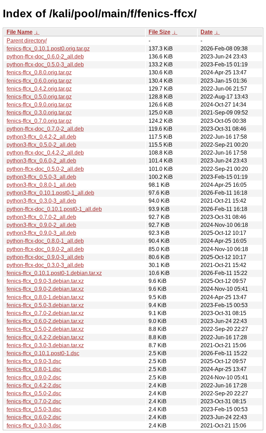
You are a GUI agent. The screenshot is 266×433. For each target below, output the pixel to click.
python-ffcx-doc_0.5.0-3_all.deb (45, 64)
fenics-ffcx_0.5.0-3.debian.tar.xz (45, 305)
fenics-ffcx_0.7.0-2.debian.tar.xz (45, 313)
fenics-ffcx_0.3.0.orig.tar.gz (39, 113)
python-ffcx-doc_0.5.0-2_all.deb (45, 169)
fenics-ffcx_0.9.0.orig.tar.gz (39, 105)
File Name (20, 32)
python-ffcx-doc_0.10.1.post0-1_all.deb (54, 209)
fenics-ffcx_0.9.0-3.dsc (34, 361)
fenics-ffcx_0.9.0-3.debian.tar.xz (45, 281)
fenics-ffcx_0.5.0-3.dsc (34, 409)
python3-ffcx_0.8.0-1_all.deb (41, 185)
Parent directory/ (27, 41)
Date (207, 32)
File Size (159, 32)
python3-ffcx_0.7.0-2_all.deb (41, 217)
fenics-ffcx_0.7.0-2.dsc (34, 401)
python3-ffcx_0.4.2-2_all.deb (41, 137)
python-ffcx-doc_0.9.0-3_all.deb (45, 257)
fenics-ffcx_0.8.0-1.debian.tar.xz (45, 297)
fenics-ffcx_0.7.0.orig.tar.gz (39, 121)
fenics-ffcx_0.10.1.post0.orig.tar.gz (48, 49)
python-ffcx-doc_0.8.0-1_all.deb (45, 241)
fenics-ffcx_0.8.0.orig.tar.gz (39, 72)
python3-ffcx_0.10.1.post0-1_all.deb (50, 193)
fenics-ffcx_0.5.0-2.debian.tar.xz (45, 329)
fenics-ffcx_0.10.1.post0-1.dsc (43, 353)
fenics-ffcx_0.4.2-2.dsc (34, 385)
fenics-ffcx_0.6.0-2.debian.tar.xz (45, 321)
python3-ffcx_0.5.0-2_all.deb (41, 145)
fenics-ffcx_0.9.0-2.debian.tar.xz (45, 289)
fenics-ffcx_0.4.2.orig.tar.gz (39, 89)
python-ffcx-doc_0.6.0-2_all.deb (45, 56)
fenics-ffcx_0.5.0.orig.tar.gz (39, 97)
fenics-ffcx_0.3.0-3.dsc (34, 426)
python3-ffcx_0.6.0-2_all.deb (41, 161)
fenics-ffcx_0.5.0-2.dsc (34, 393)
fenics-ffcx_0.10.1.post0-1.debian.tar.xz (54, 273)
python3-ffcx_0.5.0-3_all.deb (41, 177)
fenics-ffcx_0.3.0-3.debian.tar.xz (45, 345)
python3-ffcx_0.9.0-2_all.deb (41, 225)
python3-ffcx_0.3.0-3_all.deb (41, 201)
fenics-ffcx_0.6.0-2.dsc (34, 417)
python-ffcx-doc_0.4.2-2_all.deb (45, 153)
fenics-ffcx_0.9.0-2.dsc (34, 377)
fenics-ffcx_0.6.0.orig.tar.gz (39, 81)
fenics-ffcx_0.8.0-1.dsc (34, 369)
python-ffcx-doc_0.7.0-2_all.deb (45, 129)
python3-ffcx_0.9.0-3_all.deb (41, 233)
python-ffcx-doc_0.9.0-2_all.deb (45, 249)
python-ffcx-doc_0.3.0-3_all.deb (45, 265)
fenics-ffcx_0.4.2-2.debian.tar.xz (45, 337)
